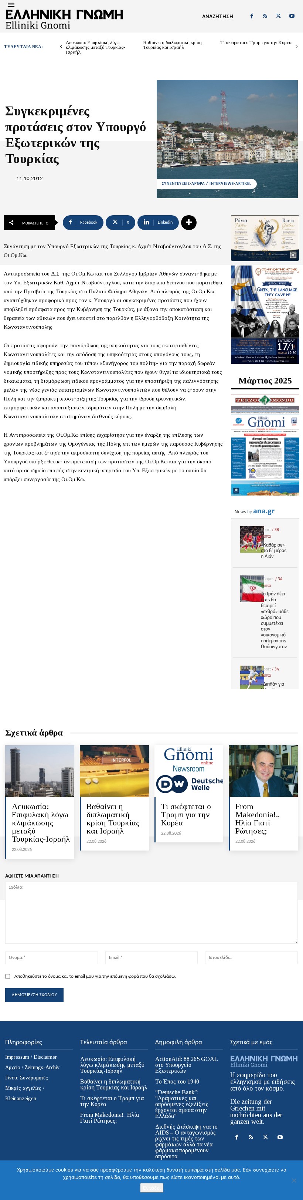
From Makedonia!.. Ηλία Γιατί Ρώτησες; (257, 818)
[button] (217, 16)
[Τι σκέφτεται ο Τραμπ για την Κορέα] (189, 771)
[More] (189, 222)
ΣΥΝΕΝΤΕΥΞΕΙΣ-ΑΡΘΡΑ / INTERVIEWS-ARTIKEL (207, 184)
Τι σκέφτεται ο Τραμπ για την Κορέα (256, 42)
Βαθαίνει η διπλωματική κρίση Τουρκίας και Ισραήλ (172, 45)
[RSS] (265, 16)
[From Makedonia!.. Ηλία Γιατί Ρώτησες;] (263, 771)
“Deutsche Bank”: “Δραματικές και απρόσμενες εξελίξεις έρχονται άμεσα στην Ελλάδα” (181, 1104)
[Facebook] (252, 16)
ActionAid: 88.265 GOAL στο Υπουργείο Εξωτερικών (186, 1065)
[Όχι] (293, 1180)
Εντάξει (151, 1188)
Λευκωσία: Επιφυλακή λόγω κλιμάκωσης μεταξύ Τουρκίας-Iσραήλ (95, 47)
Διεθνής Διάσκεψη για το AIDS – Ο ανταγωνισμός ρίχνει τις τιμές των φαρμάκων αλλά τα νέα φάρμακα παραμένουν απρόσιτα (186, 1141)
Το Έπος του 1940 (177, 1081)
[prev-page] (61, 46)
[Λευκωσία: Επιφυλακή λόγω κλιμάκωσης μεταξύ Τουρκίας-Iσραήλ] (39, 771)
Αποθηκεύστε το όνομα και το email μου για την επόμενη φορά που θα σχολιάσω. (95, 976)
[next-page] (296, 46)
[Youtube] (292, 16)
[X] (279, 16)
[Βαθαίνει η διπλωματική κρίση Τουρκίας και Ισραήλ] (114, 771)
